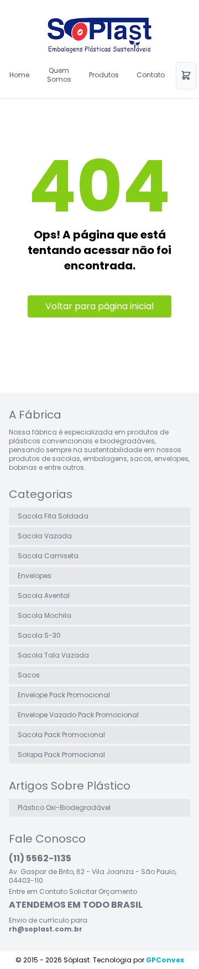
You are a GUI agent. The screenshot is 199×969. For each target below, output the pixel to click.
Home (19, 75)
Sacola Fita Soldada (53, 516)
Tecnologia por (138, 960)
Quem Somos (59, 75)
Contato (151, 75)
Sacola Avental (44, 595)
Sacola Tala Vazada (53, 655)
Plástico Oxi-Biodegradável (64, 807)
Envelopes (34, 575)
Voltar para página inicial (99, 306)
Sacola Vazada (45, 536)
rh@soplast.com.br (45, 929)
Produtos (104, 75)
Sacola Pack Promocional (61, 734)
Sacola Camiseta (48, 555)
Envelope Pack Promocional (64, 695)
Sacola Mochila (44, 615)
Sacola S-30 (39, 635)
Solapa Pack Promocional (61, 754)
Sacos (29, 675)
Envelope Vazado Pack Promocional (78, 714)
